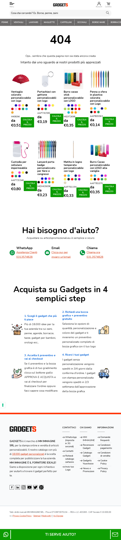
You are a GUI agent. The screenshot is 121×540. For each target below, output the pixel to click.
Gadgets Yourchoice (88, 462)
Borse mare (98, 22)
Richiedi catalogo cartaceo (69, 459)
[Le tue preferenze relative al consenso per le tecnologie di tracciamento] (3, 405)
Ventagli (18, 22)
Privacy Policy (104, 470)
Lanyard (33, 22)
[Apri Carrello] (108, 3)
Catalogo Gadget (87, 454)
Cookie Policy (103, 462)
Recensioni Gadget (88, 446)
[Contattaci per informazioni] (6, 534)
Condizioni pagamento (105, 446)
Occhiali (82, 22)
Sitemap (36, 516)
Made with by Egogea (52, 516)
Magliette (49, 22)
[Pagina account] (99, 3)
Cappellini (66, 22)
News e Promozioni (88, 470)
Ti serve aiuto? (60, 534)
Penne (4, 22)
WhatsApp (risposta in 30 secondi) (70, 442)
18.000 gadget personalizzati (28, 454)
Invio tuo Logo (69, 468)
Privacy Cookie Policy (22, 516)
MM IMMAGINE (88, 439)
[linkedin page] (17, 487)
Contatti (69, 451)
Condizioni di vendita (105, 454)
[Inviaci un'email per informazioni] (115, 534)
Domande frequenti (105, 439)
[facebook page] (12, 487)
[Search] (107, 12)
